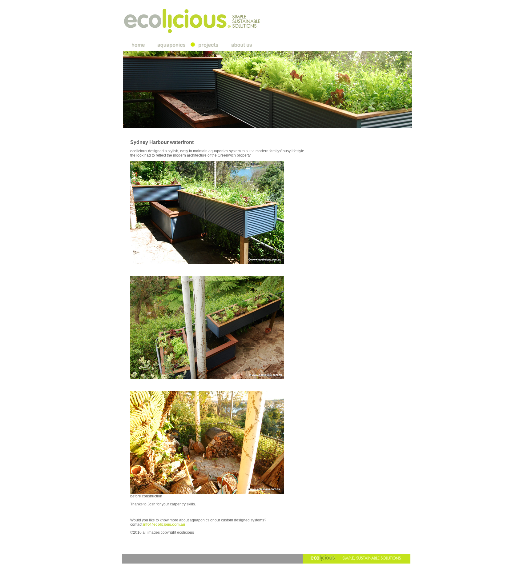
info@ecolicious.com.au (164, 524)
